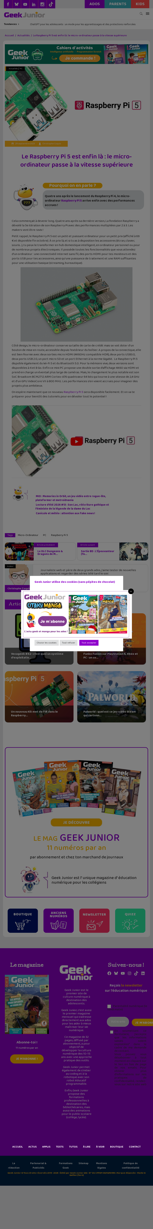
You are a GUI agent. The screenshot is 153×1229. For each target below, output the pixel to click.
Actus (32, 1147)
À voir (100, 1147)
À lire (86, 1147)
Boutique (116, 1147)
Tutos (73, 1147)
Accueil (17, 1147)
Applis (46, 1147)
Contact (135, 1147)
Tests (59, 1147)
